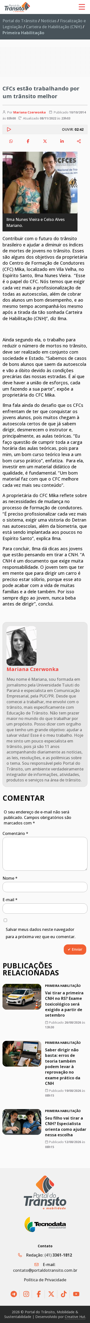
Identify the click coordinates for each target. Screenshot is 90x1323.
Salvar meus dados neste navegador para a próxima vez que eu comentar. (41, 933)
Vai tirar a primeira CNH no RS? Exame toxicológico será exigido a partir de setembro (64, 1004)
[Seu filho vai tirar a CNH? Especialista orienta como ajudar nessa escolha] (21, 1122)
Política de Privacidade (45, 1280)
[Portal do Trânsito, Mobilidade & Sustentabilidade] (45, 1192)
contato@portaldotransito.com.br (45, 1270)
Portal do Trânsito (19, 20)
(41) (58, 1255)
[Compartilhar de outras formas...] (79, 141)
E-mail (10, 899)
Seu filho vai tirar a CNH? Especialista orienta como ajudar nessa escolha (65, 1126)
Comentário (15, 833)
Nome (10, 878)
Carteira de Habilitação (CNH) (54, 26)
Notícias (48, 20)
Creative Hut (75, 1316)
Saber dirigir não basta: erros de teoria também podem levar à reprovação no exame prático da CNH (62, 1066)
